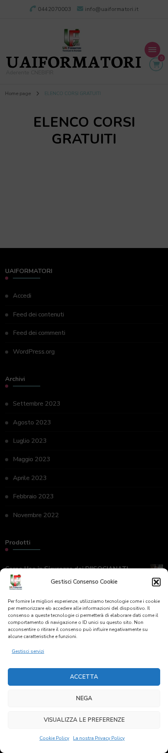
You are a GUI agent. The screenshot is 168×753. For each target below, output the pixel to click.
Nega (84, 698)
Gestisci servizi (28, 651)
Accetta (84, 677)
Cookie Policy (54, 738)
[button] (156, 582)
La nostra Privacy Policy (99, 738)
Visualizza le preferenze (84, 720)
